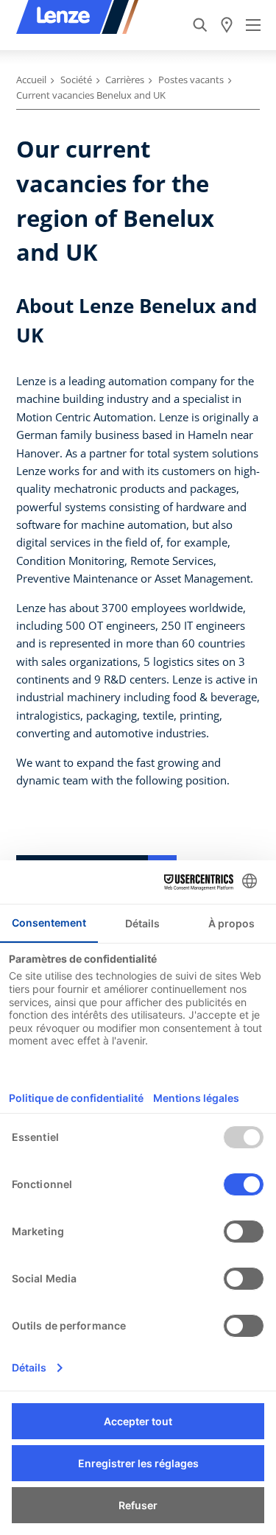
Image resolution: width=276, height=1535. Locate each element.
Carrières (124, 79)
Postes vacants (191, 79)
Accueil (31, 79)
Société (76, 79)
